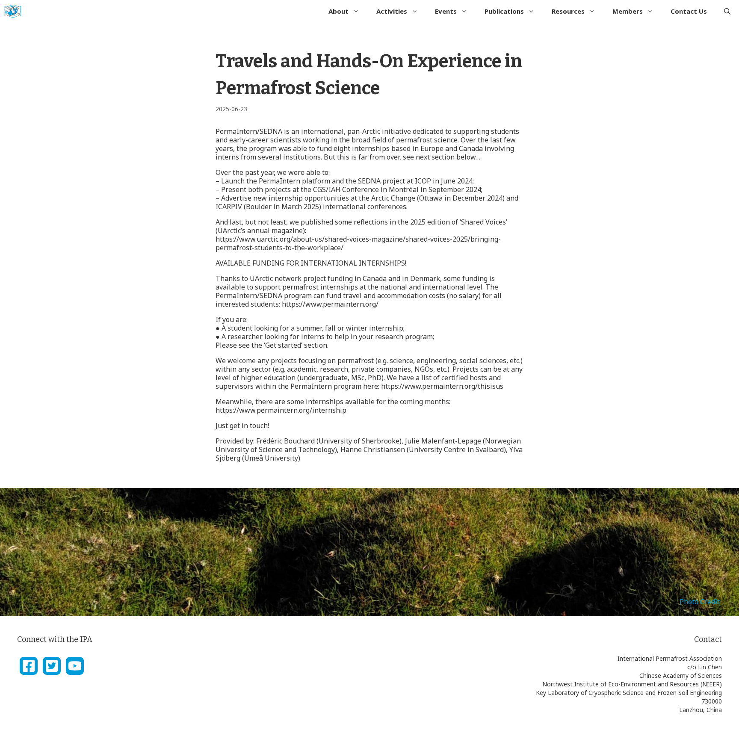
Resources (568, 11)
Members (627, 11)
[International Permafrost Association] (12, 11)
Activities (391, 11)
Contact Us (689, 11)
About (338, 11)
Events (446, 11)
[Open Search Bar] (727, 11)
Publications (504, 11)
